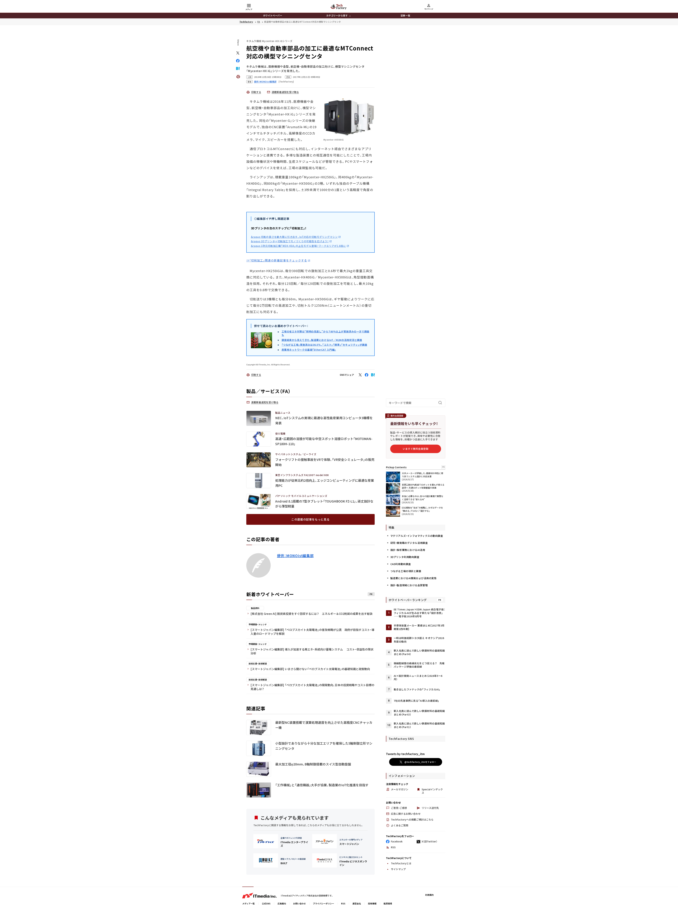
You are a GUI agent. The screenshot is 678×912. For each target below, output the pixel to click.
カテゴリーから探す (337, 15)
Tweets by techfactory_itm (405, 754)
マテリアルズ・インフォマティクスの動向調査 (416, 535)
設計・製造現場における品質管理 (409, 585)
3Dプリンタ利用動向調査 (404, 557)
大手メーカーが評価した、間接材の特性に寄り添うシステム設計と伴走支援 (422, 475)
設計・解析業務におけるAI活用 (407, 550)
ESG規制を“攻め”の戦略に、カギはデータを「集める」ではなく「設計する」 (422, 509)
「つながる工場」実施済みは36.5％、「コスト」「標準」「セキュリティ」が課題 (324, 344)
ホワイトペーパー (272, 15)
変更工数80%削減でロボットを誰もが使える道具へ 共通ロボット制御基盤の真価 (423, 486)
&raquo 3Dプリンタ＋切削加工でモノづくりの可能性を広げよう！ (290, 241)
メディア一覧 (248, 903)
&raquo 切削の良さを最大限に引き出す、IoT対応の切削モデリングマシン (294, 237)
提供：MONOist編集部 (295, 555)
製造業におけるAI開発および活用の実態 (413, 578)
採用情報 (372, 903)
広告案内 (282, 903)
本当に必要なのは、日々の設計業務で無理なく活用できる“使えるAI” (422, 498)
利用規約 (429, 894)
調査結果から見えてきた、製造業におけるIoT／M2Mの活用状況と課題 (322, 340)
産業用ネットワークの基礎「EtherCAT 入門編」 (309, 349)
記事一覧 (405, 15)
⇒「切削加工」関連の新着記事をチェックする (276, 260)
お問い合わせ (299, 903)
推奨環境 (387, 903)
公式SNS (266, 903)
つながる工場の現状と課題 (405, 571)
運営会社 (356, 903)
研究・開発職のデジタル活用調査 (409, 543)
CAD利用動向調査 (400, 564)
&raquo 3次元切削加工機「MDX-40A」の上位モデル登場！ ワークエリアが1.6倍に (298, 246)
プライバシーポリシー (323, 903)
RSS (343, 903)
